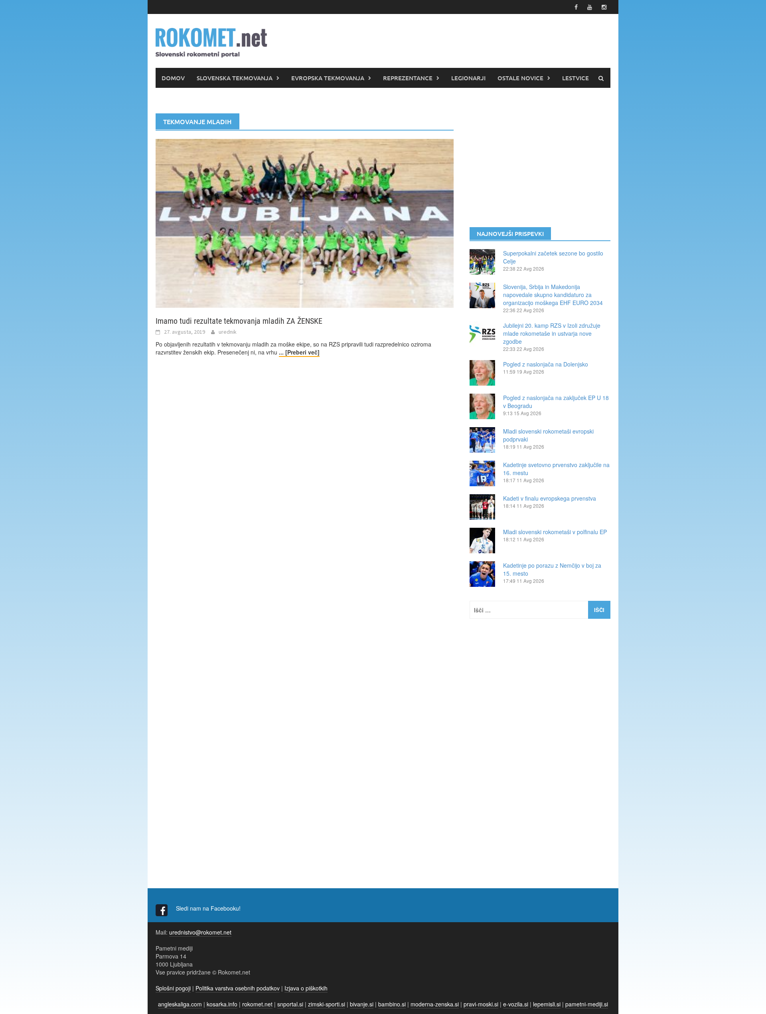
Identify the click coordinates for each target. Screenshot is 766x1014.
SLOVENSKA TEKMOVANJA (234, 78)
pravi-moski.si (481, 1004)
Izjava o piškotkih (306, 988)
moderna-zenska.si (435, 1004)
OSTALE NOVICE (520, 78)
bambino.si (392, 1004)
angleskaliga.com (180, 1004)
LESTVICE (575, 78)
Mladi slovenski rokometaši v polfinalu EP (555, 532)
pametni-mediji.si (586, 1004)
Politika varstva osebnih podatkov (237, 988)
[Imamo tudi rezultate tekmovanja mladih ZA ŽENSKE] (305, 222)
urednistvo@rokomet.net (200, 932)
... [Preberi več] (299, 352)
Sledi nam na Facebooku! (209, 908)
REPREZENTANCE (407, 78)
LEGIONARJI (468, 78)
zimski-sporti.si (326, 1004)
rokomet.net (257, 1004)
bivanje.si (361, 1004)
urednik (228, 331)
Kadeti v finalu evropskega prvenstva (549, 498)
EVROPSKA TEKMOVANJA (327, 78)
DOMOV (173, 78)
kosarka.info (222, 1004)
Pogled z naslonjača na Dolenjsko (545, 364)
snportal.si (290, 1004)
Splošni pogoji (173, 988)
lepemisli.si (547, 1004)
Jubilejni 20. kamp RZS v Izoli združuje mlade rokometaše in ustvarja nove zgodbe (551, 333)
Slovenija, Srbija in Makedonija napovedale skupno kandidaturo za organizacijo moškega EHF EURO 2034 (553, 295)
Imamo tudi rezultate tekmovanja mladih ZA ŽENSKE (239, 321)
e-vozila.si (515, 1004)
